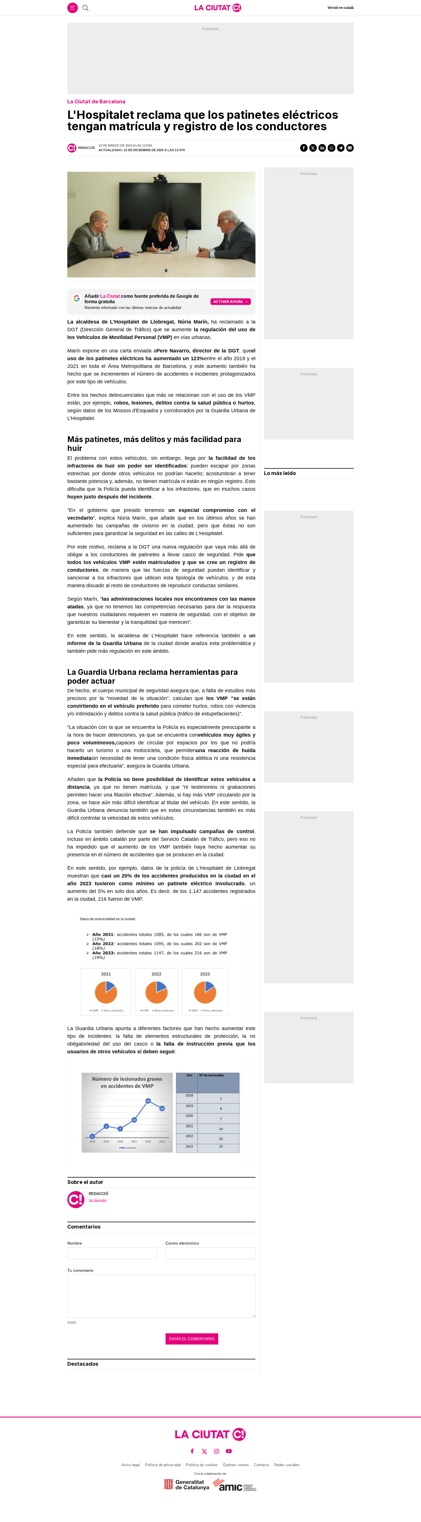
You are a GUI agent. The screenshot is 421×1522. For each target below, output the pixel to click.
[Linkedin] (322, 147)
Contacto (261, 1465)
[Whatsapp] (331, 147)
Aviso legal (130, 1465)
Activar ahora (228, 301)
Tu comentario (80, 1270)
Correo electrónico (182, 1243)
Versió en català (341, 8)
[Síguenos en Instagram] (216, 1451)
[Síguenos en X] (204, 1451)
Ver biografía (97, 1200)
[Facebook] (304, 147)
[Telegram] (341, 147)
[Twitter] (313, 147)
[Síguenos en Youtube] (229, 1451)
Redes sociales (287, 1465)
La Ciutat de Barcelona (96, 101)
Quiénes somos (236, 1465)
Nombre (74, 1243)
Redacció (86, 147)
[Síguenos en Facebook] (192, 1451)
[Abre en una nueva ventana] (186, 1484)
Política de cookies (202, 1465)
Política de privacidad (163, 1465)
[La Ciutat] (218, 7)
